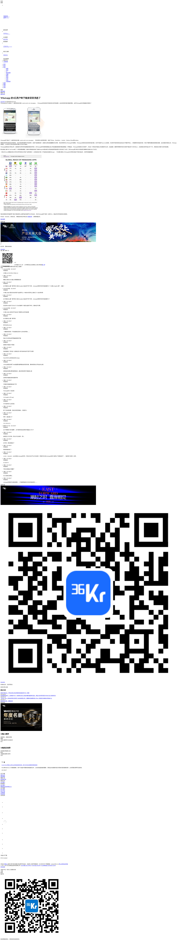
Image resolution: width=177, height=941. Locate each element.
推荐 (7, 68)
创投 (7, 77)
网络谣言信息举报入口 (6, 786)
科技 (7, 80)
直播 (4, 83)
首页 (4, 64)
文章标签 (3, 792)
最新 (7, 75)
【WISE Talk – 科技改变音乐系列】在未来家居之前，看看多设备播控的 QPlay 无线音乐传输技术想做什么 (26, 698)
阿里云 (6, 864)
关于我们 (3, 782)
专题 (4, 85)
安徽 (7, 74)
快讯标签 (3, 794)
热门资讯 (3, 789)
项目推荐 (8, 72)
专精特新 (8, 81)
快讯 (4, 65)
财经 (7, 70)
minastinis (3, 101)
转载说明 (30, 216)
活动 (4, 87)
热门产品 (3, 791)
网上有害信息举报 (63, 864)
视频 (4, 84)
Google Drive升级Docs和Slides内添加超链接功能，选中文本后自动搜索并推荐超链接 (19, 765)
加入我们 (3, 785)
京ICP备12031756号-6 (26, 865)
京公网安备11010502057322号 (48, 865)
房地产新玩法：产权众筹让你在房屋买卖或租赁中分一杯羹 (15, 692)
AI (6, 71)
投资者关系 (3, 779)
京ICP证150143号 (36, 865)
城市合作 (3, 775)
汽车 (7, 78)
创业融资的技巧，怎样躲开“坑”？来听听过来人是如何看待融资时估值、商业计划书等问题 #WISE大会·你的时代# (28, 695)
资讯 (4, 67)
